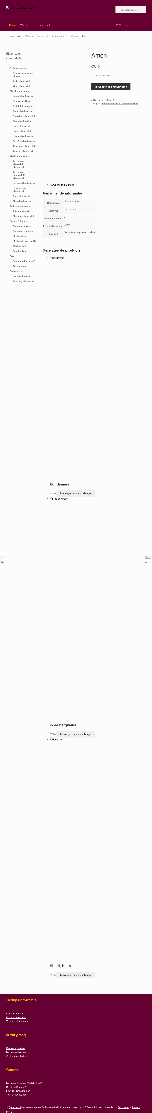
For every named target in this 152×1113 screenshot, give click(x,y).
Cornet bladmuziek (22, 111)
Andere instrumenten (20, 205)
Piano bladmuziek (22, 201)
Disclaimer (123, 1107)
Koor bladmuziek (21, 276)
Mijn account (43, 25)
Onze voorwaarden (16, 1017)
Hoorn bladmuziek (22, 131)
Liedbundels (19, 236)
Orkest (13, 256)
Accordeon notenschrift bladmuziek (19, 175)
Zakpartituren (20, 266)
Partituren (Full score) (24, 261)
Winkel (24, 25)
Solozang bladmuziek (24, 281)
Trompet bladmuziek (23, 151)
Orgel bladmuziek (22, 195)
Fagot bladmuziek (22, 121)
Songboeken (19, 251)
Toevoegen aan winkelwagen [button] (76, 493)
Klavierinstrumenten (34, 36)
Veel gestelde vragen (17, 1021)
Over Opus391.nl (15, 1013)
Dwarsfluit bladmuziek (24, 116)
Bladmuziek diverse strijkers (23, 74)
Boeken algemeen (22, 226)
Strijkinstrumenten (19, 68)
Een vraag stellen (15, 1048)
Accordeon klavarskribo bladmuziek (63, 36)
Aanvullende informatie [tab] (62, 184)
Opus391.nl (15, 1107)
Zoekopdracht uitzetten (18, 1056)
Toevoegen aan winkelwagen (111, 86)
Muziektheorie (20, 246)
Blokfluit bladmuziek (23, 106)
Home (12, 36)
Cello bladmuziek (21, 80)
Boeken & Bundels (19, 221)
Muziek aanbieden (16, 1052)
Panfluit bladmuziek (23, 95)
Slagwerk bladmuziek (23, 216)
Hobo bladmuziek (22, 126)
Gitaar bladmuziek (22, 210)
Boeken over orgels (23, 230)
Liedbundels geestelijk (24, 241)
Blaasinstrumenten (19, 91)
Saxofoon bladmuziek (24, 141)
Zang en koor (16, 271)
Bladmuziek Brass (22, 100)
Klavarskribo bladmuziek (19, 189)
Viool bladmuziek (21, 85)
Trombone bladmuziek (24, 146)
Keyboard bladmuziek (24, 182)
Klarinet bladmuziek (23, 136)
